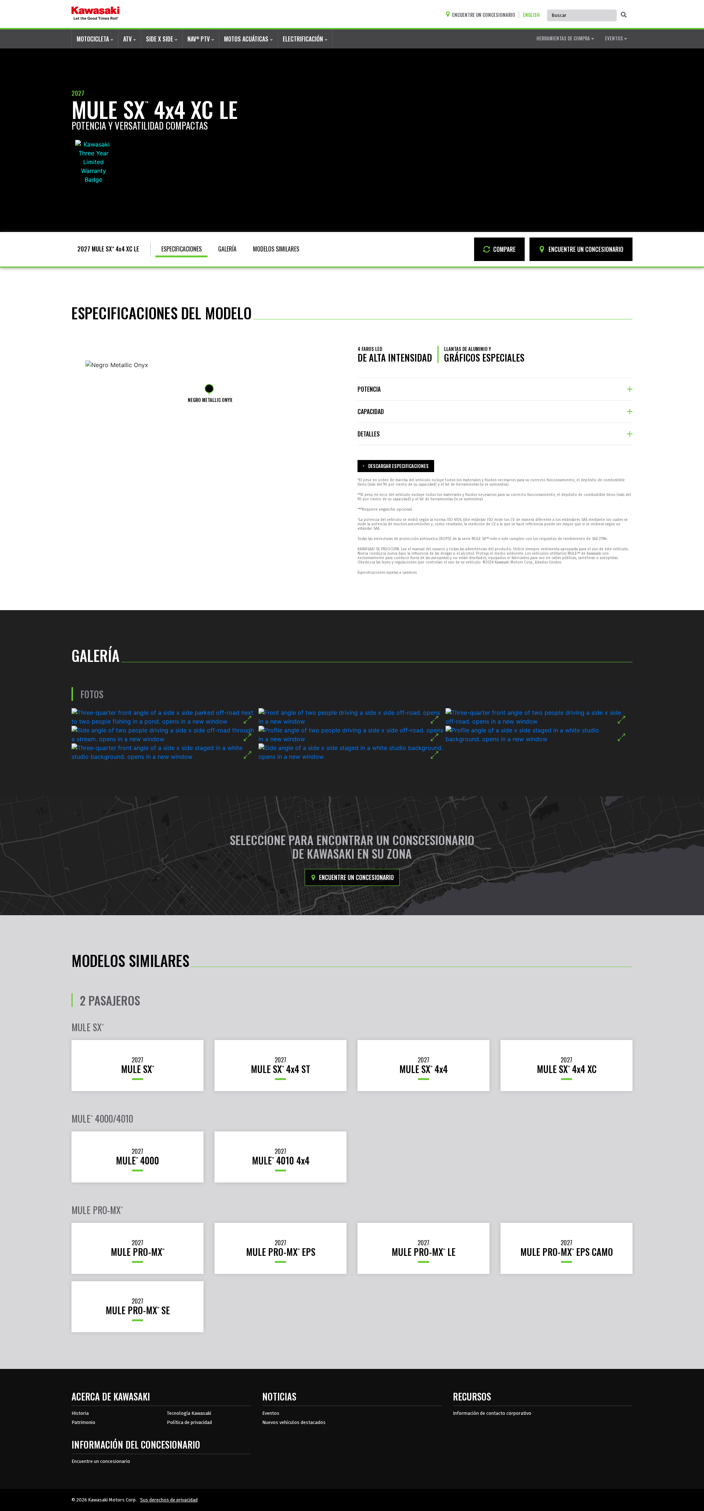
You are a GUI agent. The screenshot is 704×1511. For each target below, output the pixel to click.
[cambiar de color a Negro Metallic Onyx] (209, 388)
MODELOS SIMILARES (276, 248)
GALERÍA (227, 248)
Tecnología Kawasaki (189, 1413)
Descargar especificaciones (398, 466)
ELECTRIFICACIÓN (303, 39)
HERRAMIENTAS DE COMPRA (563, 38)
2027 (78, 93)
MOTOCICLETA (93, 39)
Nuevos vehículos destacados (294, 1422)
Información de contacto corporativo (492, 1413)
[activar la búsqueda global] (624, 14)
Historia (80, 1413)
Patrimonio (83, 1422)
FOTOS (91, 694)
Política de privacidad (189, 1422)
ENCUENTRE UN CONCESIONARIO (585, 249)
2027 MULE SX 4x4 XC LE (108, 248)
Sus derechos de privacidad (169, 1500)
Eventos (270, 1413)
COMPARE (504, 249)
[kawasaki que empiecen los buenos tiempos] (96, 14)
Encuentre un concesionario (356, 877)
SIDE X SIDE (160, 39)
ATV (128, 39)
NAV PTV (199, 39)
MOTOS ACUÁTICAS (247, 39)
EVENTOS (614, 38)
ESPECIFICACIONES (181, 248)
